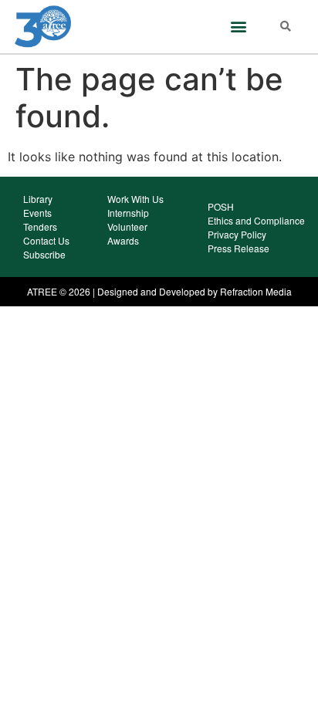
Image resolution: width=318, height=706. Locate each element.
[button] (238, 26)
